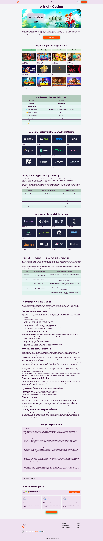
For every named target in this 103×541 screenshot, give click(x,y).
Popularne (28, 49)
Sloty (73, 49)
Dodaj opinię (74, 492)
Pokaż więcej (51, 512)
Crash (58, 49)
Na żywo (43, 49)
